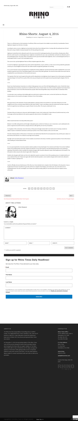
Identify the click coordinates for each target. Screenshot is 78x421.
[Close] (61, 188)
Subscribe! (39, 230)
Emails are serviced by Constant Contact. (50, 225)
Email (18, 200)
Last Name (20, 215)
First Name (20, 208)
